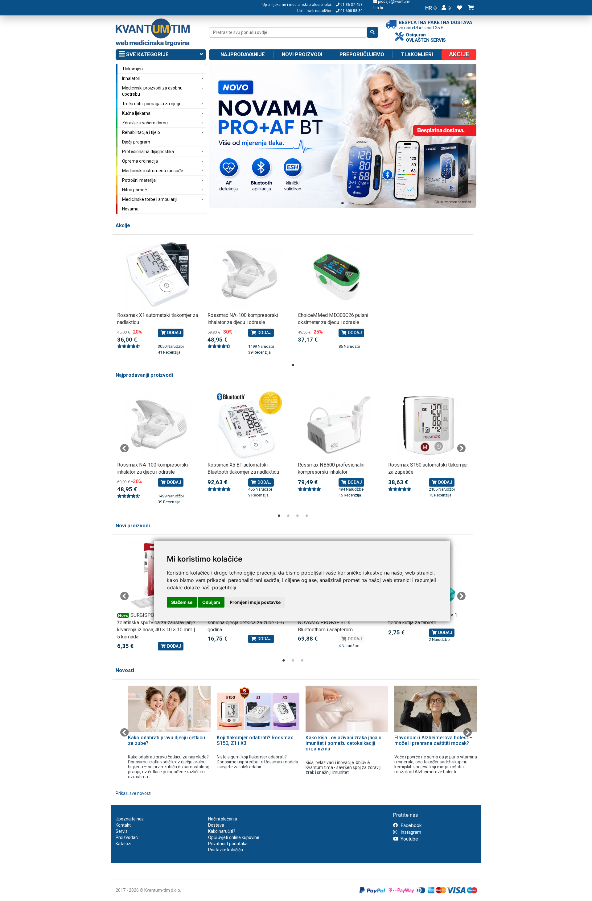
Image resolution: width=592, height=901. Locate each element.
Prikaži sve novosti (133, 793)
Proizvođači (127, 837)
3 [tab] (297, 516)
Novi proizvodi (302, 54)
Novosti (125, 670)
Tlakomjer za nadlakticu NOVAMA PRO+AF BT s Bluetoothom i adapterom (330, 622)
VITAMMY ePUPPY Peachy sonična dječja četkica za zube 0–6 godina (246, 622)
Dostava (216, 825)
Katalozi (123, 843)
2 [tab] (288, 516)
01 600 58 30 (351, 11)
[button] (446, 8)
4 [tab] (307, 516)
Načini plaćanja (222, 818)
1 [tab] (342, 203)
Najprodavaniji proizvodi (144, 375)
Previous (124, 448)
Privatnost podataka (228, 843)
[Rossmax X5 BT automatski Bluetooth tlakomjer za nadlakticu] (248, 425)
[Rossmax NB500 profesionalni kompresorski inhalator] (338, 425)
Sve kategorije (147, 54)
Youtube (408, 839)
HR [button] (428, 8)
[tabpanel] (343, 136)
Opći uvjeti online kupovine (233, 837)
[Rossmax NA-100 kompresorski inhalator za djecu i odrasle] (248, 275)
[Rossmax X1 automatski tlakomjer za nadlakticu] (157, 275)
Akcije (123, 225)
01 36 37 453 (351, 4)
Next (461, 448)
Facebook (410, 825)
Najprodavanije (242, 54)
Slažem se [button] (181, 602)
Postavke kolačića (225, 849)
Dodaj (173, 332)
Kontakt (123, 825)
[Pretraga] (372, 32)
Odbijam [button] (211, 602)
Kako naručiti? (221, 831)
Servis (122, 831)
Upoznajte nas (130, 818)
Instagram (410, 832)
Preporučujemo (361, 54)
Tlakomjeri (417, 54)
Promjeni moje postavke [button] (255, 602)
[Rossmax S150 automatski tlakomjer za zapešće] (428, 425)
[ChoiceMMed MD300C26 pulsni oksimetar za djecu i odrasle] (338, 275)
